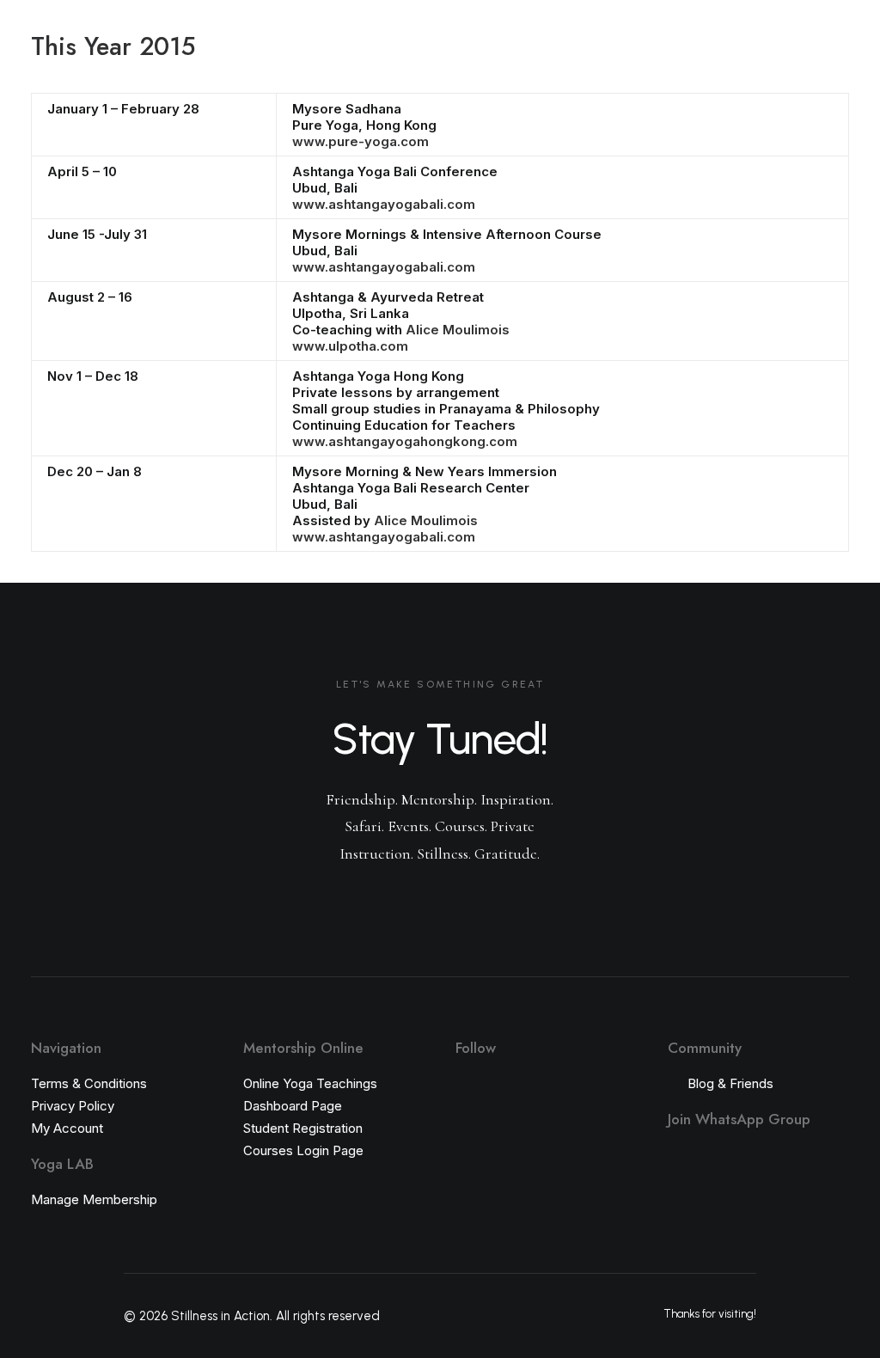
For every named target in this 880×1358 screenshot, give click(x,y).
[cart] (837, 69)
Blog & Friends (730, 1083)
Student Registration (303, 1128)
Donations (523, 69)
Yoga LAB (220, 70)
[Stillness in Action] (69, 69)
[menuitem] (212, 70)
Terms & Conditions (89, 1083)
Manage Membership (94, 1199)
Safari (398, 69)
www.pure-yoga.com (360, 141)
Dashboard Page (292, 1106)
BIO (454, 69)
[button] (732, 69)
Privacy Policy (72, 1106)
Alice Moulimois (458, 329)
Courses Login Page (303, 1150)
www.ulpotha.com (350, 346)
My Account (67, 1128)
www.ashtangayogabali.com (383, 204)
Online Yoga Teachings (310, 1083)
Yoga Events (314, 69)
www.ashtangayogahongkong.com (404, 441)
